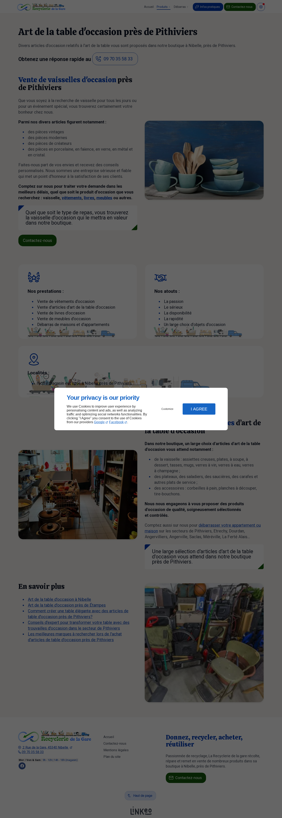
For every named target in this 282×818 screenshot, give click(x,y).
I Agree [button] (199, 409)
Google (99, 422)
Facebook (116, 422)
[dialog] (141, 409)
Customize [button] (167, 409)
